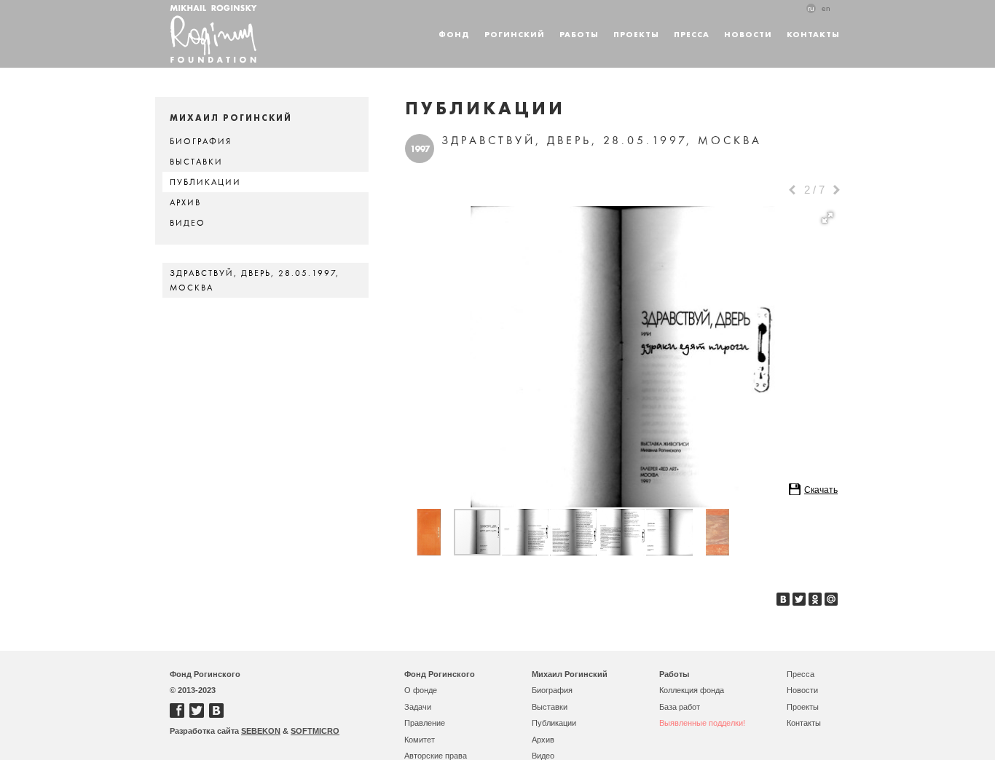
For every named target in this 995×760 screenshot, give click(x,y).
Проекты (636, 34)
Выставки (196, 162)
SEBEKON (260, 731)
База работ (679, 706)
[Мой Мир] (831, 599)
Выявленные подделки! (702, 723)
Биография (201, 141)
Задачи (417, 706)
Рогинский (514, 34)
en (826, 8)
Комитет (419, 739)
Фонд (454, 34)
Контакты (813, 34)
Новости (748, 34)
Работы (579, 34)
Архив (185, 202)
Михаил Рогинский (569, 674)
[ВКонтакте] (783, 599)
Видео (187, 223)
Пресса (691, 34)
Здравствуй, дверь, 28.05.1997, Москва (254, 280)
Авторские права (435, 755)
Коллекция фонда (691, 690)
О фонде (420, 690)
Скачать (821, 490)
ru (811, 8)
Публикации (205, 182)
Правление (424, 723)
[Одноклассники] (815, 599)
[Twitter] (799, 599)
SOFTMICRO (315, 731)
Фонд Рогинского (439, 674)
